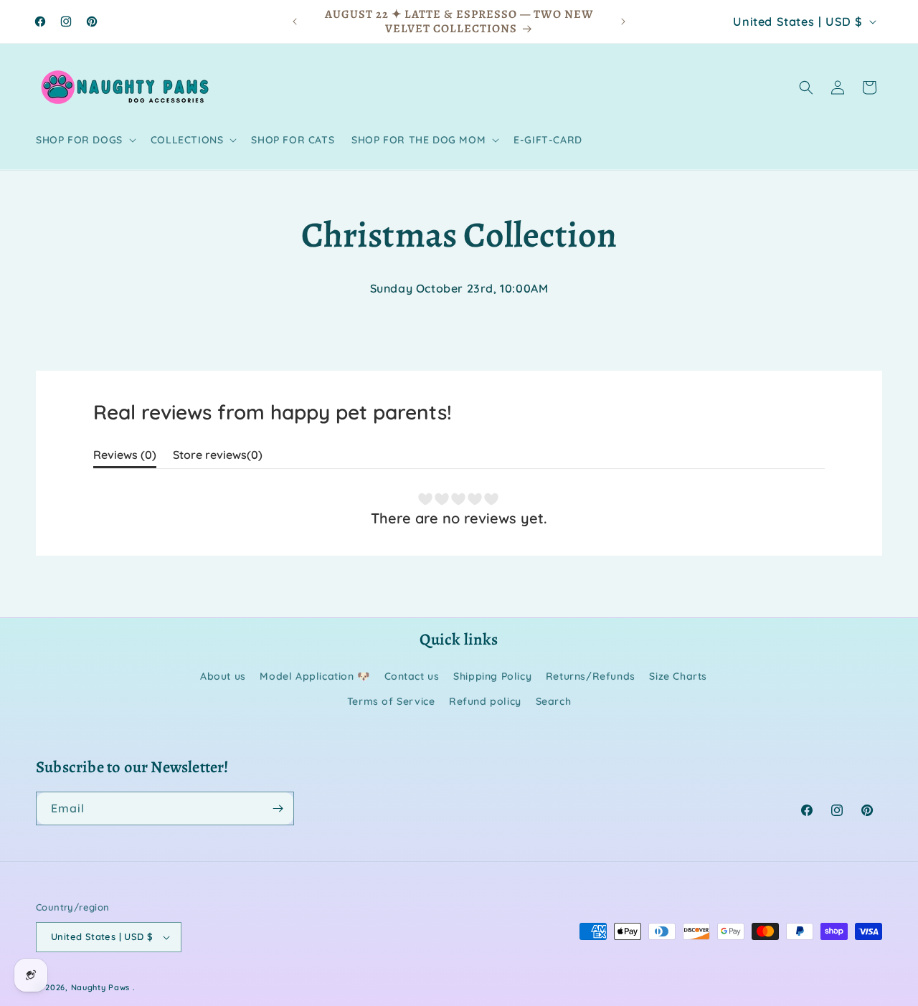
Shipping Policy (492, 676)
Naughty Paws (100, 987)
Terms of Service (391, 701)
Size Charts (678, 676)
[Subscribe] (277, 808)
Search (554, 701)
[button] (84, 140)
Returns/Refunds (590, 676)
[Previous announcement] (295, 21)
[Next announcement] (623, 21)
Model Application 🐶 (314, 676)
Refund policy (485, 701)
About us (223, 676)
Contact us (412, 676)
